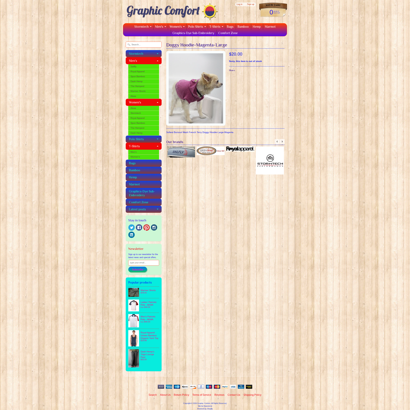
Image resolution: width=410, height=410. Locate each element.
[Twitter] (131, 227)
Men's (159, 26)
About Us (165, 395)
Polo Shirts (195, 26)
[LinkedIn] (131, 234)
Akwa (133, 96)
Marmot (270, 26)
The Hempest (137, 86)
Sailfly (133, 66)
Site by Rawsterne (205, 406)
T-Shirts (214, 26)
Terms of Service (201, 395)
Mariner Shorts (138, 91)
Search (153, 395)
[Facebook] (139, 227)
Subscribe (137, 269)
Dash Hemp (137, 81)
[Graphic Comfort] (171, 18)
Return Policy (181, 395)
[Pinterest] (146, 227)
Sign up (250, 4)
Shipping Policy (252, 395)
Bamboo (243, 26)
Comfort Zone (228, 33)
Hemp (257, 26)
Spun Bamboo (138, 76)
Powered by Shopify (205, 409)
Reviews (219, 395)
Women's (176, 26)
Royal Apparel (138, 71)
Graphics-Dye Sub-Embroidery (193, 33)
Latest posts (137, 209)
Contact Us (234, 395)
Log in (239, 4)
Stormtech (141, 26)
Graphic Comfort (203, 403)
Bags (230, 26)
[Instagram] (154, 227)
